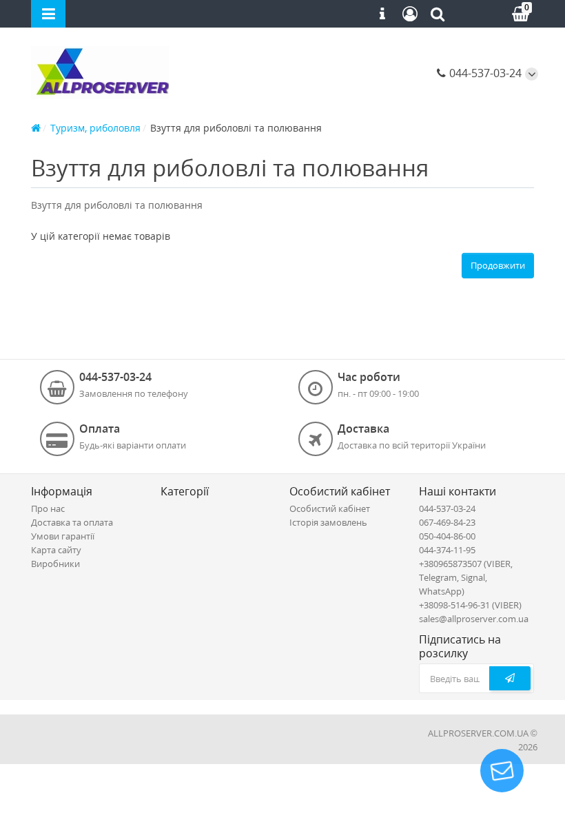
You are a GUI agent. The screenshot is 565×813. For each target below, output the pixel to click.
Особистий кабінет (329, 508)
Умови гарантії (62, 536)
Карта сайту (56, 550)
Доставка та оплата (72, 522)
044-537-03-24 (484, 73)
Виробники (55, 563)
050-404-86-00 (447, 536)
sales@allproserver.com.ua (473, 619)
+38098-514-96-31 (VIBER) (470, 605)
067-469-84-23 (447, 522)
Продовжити (498, 265)
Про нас (48, 508)
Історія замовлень (328, 522)
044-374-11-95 (447, 550)
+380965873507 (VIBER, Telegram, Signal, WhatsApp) (466, 577)
